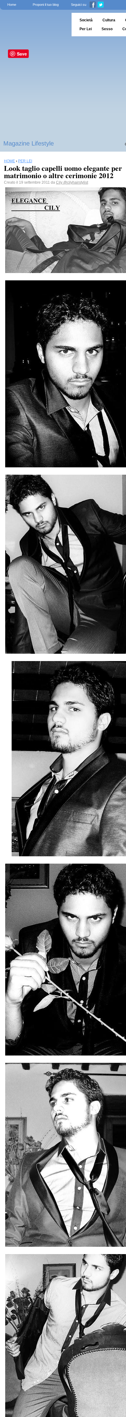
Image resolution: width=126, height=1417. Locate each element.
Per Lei (86, 29)
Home (11, 4)
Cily (59, 182)
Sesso (107, 29)
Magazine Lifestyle (28, 143)
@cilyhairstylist (75, 182)
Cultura (108, 20)
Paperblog (34, 24)
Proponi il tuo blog (46, 4)
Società (86, 20)
